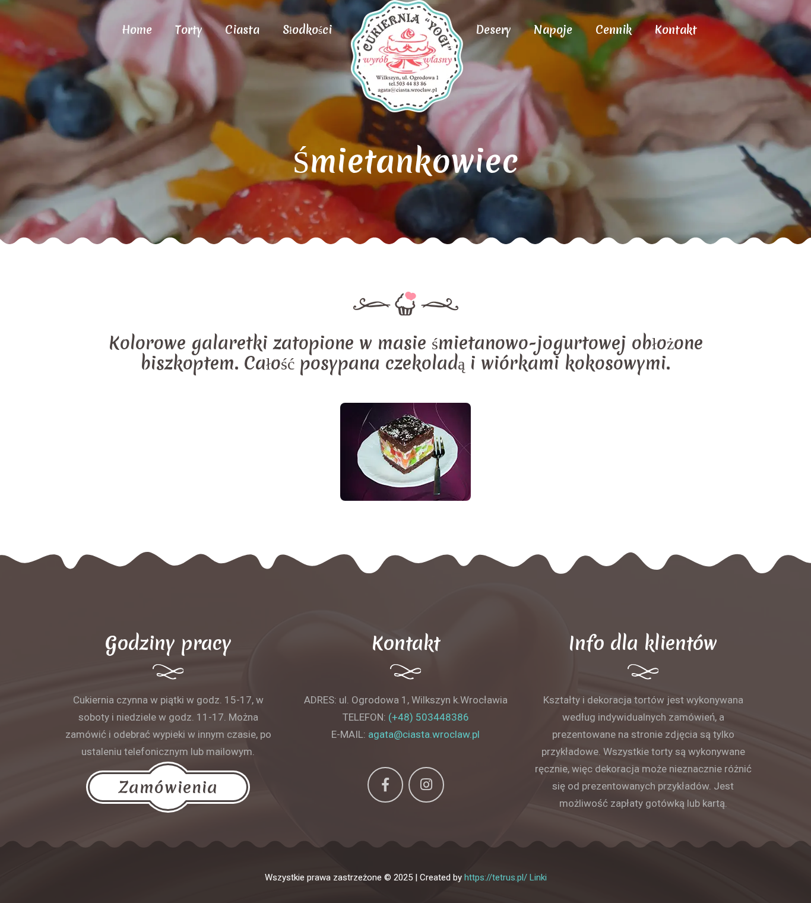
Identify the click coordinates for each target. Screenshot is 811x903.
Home (137, 29)
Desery (493, 29)
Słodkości (307, 29)
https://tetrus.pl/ (495, 877)
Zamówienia (168, 787)
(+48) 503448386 (428, 717)
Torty (188, 29)
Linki (538, 877)
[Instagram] (426, 785)
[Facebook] (385, 785)
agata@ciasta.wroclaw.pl (424, 734)
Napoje (553, 29)
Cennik (613, 29)
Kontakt (676, 29)
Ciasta (242, 29)
